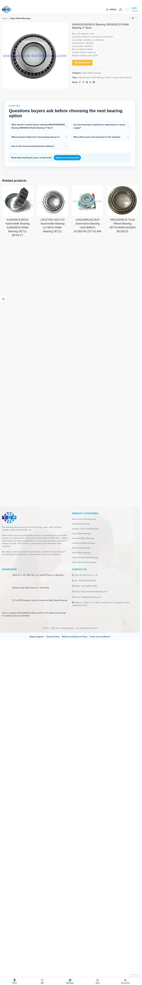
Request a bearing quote (67, 158)
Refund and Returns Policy (74, 636)
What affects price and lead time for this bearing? (96, 137)
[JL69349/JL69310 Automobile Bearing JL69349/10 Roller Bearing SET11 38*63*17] (17, 201)
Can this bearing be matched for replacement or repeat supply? (99, 126)
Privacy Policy (53, 636)
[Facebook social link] (80, 82)
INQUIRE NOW (83, 63)
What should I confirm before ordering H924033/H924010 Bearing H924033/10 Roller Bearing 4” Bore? (38, 126)
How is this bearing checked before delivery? (33, 146)
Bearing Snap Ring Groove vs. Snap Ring (30, 588)
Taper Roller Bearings (20, 18)
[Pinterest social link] (87, 82)
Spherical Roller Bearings (83, 538)
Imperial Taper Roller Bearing (91, 77)
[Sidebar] (3, 299)
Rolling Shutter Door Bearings (85, 557)
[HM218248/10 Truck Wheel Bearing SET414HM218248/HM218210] (122, 201)
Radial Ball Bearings (81, 524)
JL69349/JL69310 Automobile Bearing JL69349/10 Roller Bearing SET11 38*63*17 (18, 227)
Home (4, 18)
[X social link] (83, 82)
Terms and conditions (100, 636)
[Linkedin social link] (90, 82)
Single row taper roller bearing (118, 77)
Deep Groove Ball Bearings (84, 519)
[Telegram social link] (94, 82)
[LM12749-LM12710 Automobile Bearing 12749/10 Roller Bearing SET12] (52, 201)
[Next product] (136, 18)
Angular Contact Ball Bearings (85, 529)
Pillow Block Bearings (81, 553)
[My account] (120, 9)
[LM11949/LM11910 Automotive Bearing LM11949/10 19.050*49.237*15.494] (87, 201)
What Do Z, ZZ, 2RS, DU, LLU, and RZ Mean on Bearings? (38, 575)
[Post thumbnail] (6, 578)
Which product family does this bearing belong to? (36, 137)
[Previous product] (129, 18)
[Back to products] (133, 18)
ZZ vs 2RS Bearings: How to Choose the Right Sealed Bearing (39, 600)
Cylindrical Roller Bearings (83, 543)
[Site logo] (6, 9)
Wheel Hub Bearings (81, 548)
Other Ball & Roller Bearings (84, 562)
